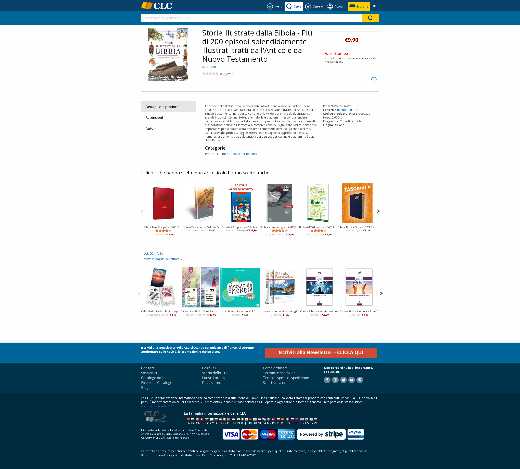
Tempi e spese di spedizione (286, 377)
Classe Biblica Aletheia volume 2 (359, 311)
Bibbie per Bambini (244, 154)
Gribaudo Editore (346, 110)
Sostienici (149, 373)
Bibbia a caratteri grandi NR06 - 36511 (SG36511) (279, 227)
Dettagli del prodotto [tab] (163, 106)
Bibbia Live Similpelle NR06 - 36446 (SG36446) (163, 227)
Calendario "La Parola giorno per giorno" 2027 (161, 311)
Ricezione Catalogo (156, 382)
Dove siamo (211, 382)
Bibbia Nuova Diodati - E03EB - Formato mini (357, 227)
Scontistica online (277, 382)
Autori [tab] (151, 128)
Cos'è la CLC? (212, 368)
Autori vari (209, 67)
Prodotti (210, 154)
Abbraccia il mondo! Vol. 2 (240, 311)
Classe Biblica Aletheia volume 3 (319, 311)
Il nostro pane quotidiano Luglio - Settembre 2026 (280, 311)
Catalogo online (154, 377)
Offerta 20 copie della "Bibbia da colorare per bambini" (241, 227)
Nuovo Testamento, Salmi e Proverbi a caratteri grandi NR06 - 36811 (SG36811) (202, 227)
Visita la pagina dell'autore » (163, 259)
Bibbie (224, 154)
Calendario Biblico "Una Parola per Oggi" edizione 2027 (200, 311)
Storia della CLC (215, 373)
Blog (144, 387)
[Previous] (142, 210)
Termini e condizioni (280, 373)
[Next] (378, 210)
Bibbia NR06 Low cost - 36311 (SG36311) (318, 227)
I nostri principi (215, 377)
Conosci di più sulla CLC (157, 406)
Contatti (148, 368)
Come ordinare (275, 368)
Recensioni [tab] (154, 117)
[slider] (210, 73)
